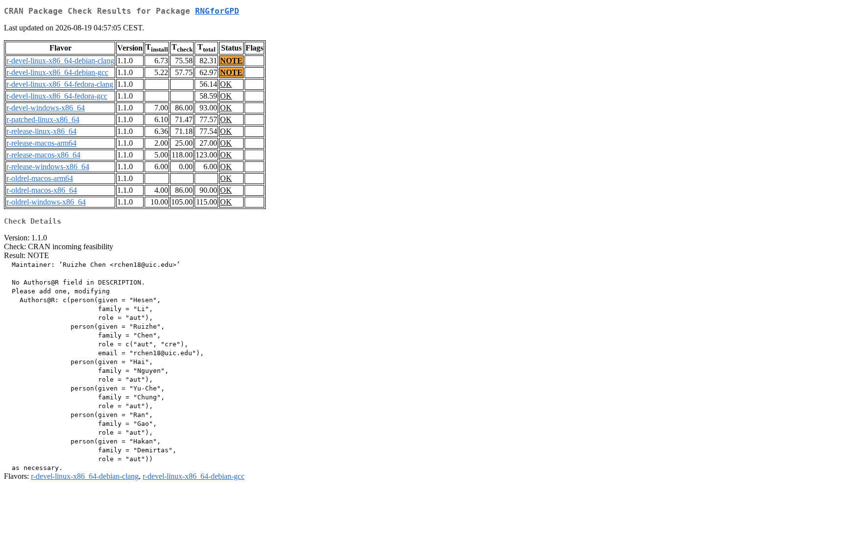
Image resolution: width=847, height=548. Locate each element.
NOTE (231, 60)
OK (226, 84)
